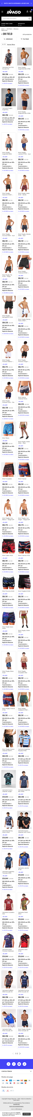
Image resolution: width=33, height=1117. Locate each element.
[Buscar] (29, 18)
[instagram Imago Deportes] (8, 1064)
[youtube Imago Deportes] (19, 1064)
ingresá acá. (16, 1104)
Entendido (26, 1114)
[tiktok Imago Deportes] (24, 1064)
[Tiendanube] (16, 1109)
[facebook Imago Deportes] (14, 1064)
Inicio (2, 29)
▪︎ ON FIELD (9, 29)
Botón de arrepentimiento (16, 1106)
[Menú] (2, 11)
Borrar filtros (11, 44)
